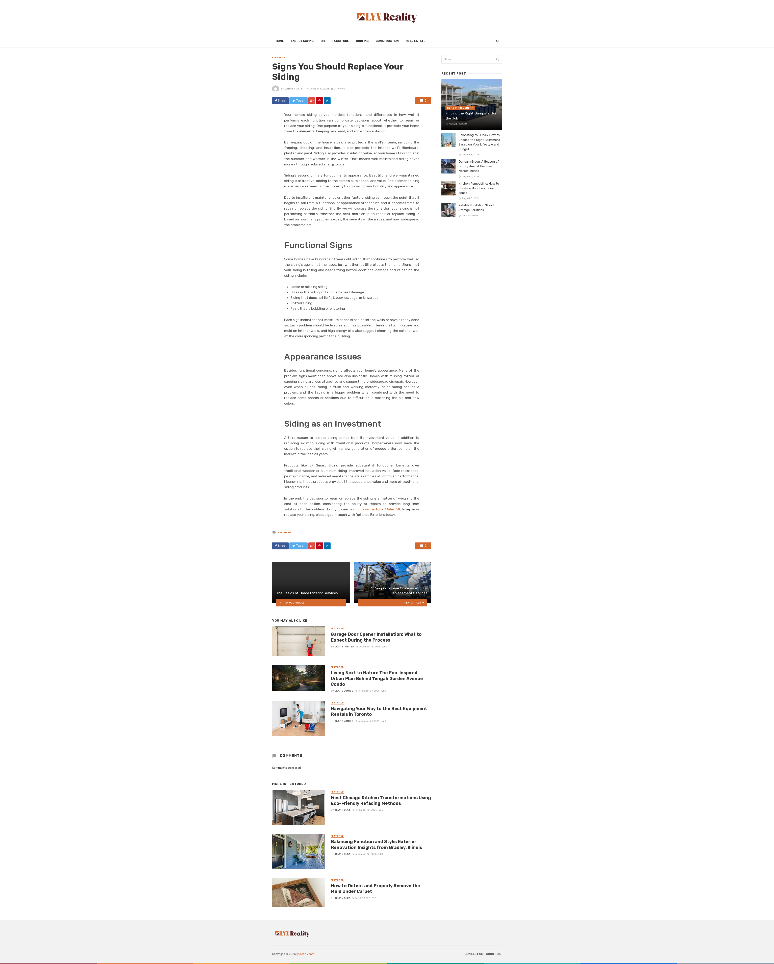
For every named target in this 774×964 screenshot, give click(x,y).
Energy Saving (302, 41)
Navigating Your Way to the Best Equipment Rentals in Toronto (379, 711)
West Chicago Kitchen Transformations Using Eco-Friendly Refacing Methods (381, 800)
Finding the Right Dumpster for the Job (470, 115)
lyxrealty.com (305, 954)
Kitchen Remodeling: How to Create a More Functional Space (479, 188)
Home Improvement (460, 108)
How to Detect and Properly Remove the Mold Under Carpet (375, 888)
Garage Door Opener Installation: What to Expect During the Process (376, 637)
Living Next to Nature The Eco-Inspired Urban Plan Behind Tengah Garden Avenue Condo (377, 678)
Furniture (340, 41)
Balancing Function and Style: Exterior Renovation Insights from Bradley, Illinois (376, 844)
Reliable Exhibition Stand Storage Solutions (476, 208)
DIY (323, 41)
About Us (493, 954)
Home (280, 41)
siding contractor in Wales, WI (376, 509)
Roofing (362, 41)
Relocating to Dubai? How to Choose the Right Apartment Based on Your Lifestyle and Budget (479, 142)
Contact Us (474, 954)
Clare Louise (343, 690)
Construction (387, 41)
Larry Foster (294, 88)
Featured (278, 57)
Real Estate (415, 41)
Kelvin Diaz (342, 809)
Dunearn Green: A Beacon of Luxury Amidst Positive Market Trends (479, 166)
